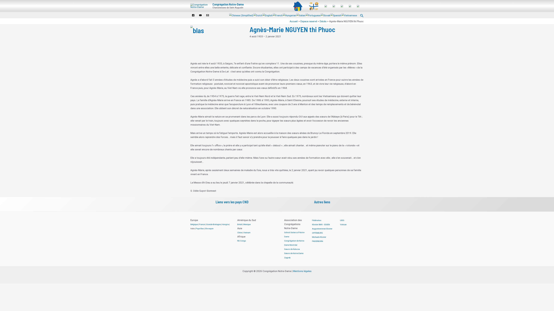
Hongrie (225, 224)
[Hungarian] (289, 15)
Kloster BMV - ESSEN (321, 224)
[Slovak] (326, 15)
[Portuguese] (313, 15)
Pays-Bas (200, 228)
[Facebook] (193, 15)
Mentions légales (302, 271)
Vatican (343, 224)
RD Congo (241, 241)
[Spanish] (336, 15)
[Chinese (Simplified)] (241, 15)
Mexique (247, 224)
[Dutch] (258, 15)
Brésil (239, 224)
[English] (268, 15)
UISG (342, 220)
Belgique (194, 224)
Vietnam (246, 232)
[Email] (207, 15)
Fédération (316, 220)
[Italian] (301, 15)
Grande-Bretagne (213, 224)
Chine (239, 232)
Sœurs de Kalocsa (292, 249)
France (202, 224)
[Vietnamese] (349, 15)
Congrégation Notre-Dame (228, 4)
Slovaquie (209, 228)
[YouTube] (200, 15)
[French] (278, 15)
